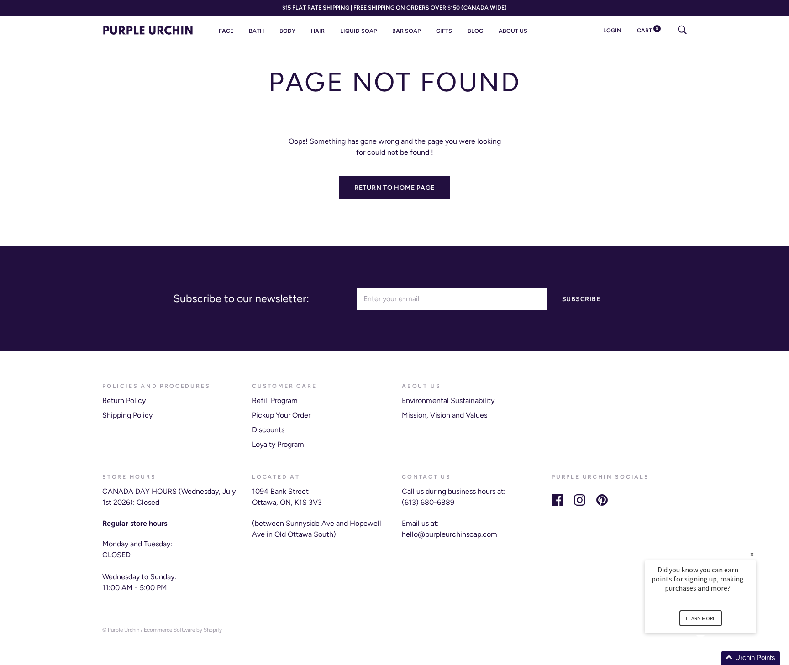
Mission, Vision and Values (444, 415)
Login (612, 30)
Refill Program (275, 400)
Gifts (444, 30)
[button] (711, 658)
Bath (256, 30)
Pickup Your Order (281, 415)
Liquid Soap (358, 30)
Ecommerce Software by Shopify (183, 630)
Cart (647, 30)
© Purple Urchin (120, 630)
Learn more (700, 618)
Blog (475, 30)
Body (287, 30)
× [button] (752, 554)
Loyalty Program (278, 444)
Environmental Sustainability (448, 400)
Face (226, 30)
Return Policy (124, 400)
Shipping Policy (127, 415)
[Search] (682, 30)
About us (513, 30)
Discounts (268, 429)
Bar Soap (406, 30)
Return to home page (394, 187)
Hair (318, 30)
